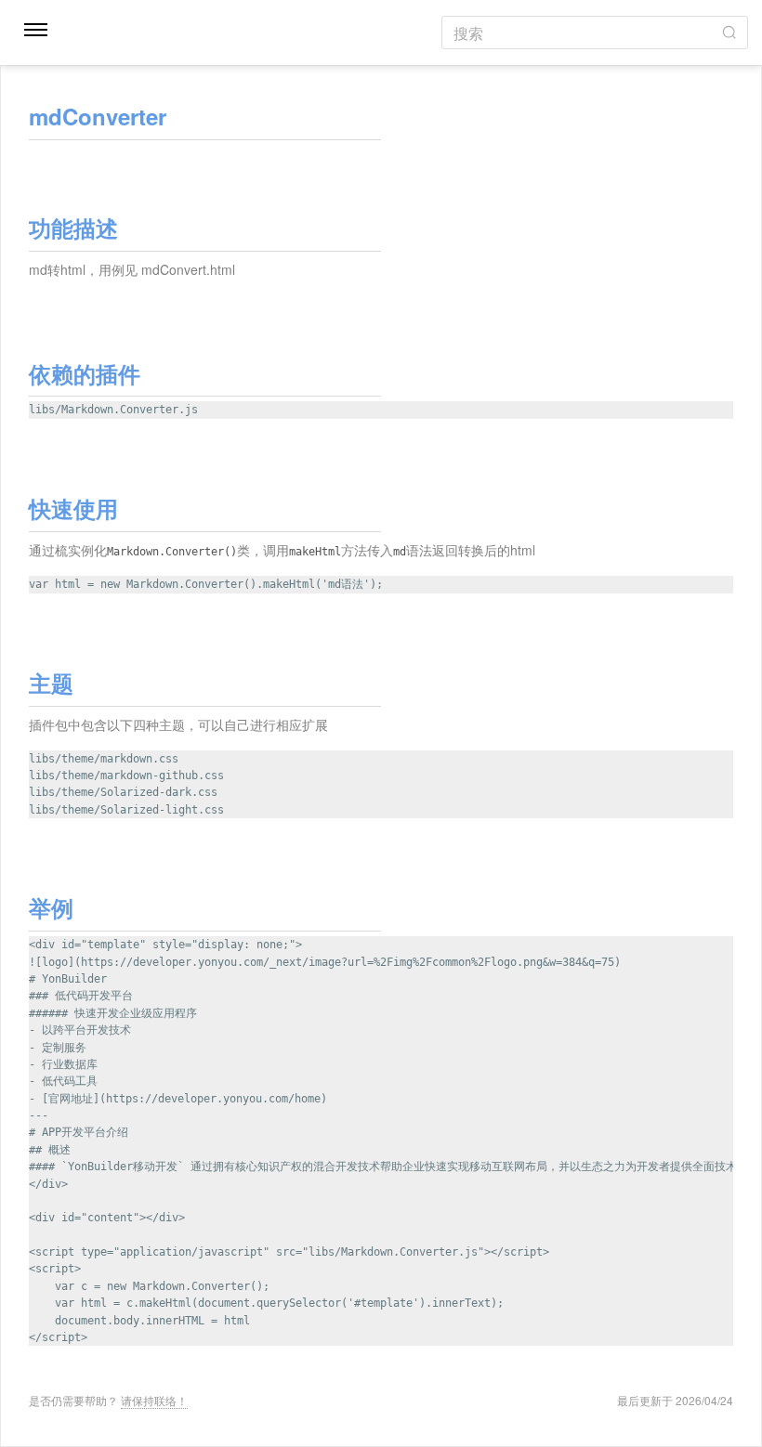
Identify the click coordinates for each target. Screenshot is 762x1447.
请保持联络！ (154, 1400)
